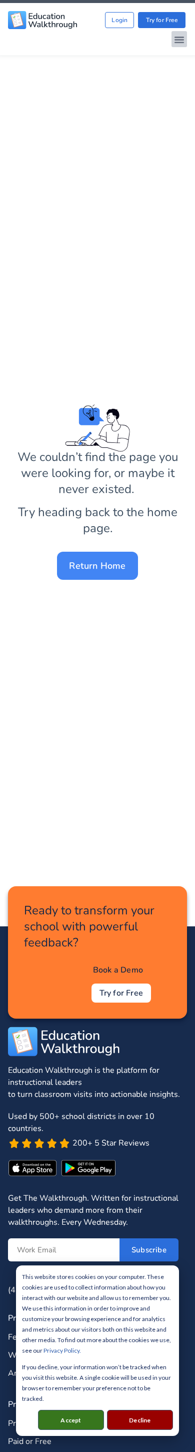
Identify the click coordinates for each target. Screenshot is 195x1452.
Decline (139, 1420)
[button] (180, 39)
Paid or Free (30, 1441)
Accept (70, 1420)
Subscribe (149, 1250)
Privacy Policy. (62, 1350)
